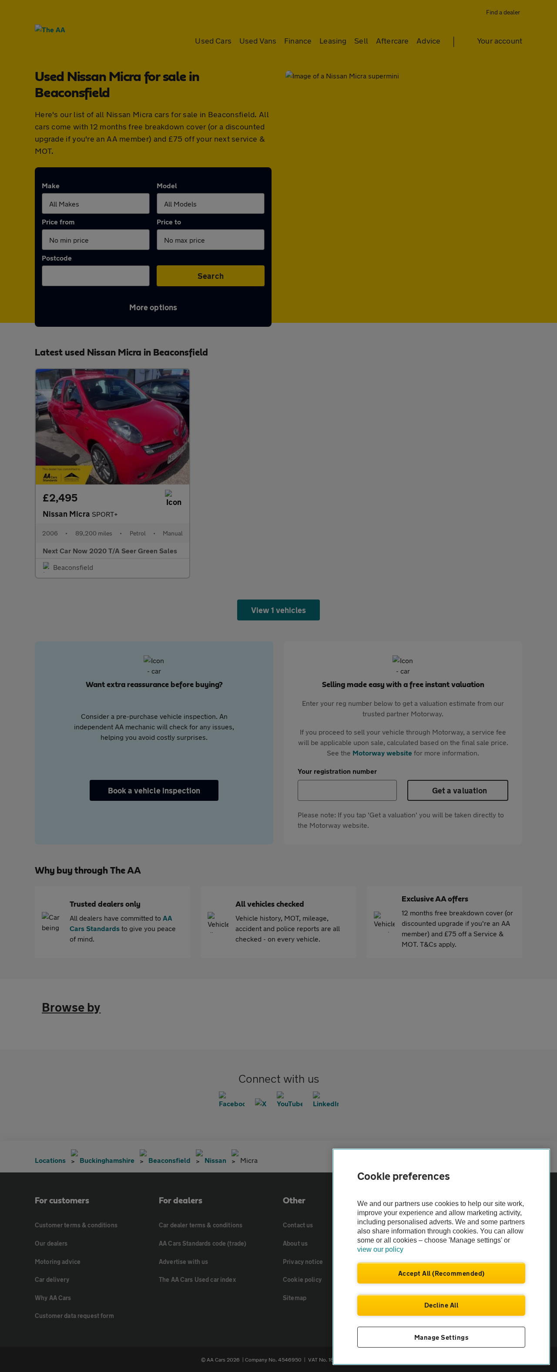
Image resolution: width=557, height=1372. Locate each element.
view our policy (380, 1249)
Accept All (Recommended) (441, 1273)
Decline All (441, 1305)
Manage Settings (441, 1337)
